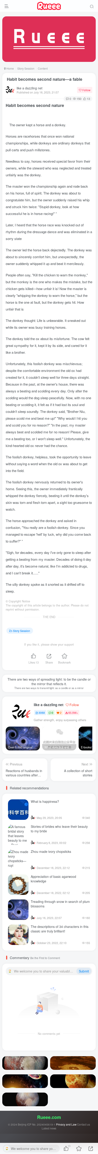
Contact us (83, 1124)
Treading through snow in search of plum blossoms (60, 903)
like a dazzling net (29, 88)
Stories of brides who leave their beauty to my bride (59, 828)
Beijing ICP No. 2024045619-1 (36, 1124)
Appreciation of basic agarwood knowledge (53, 878)
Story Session (25, 68)
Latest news (49, 1128)
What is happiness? (45, 801)
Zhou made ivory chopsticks (51, 851)
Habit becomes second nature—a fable (44, 79)
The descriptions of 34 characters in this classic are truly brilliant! (59, 928)
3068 (42, 713)
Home (10, 68)
